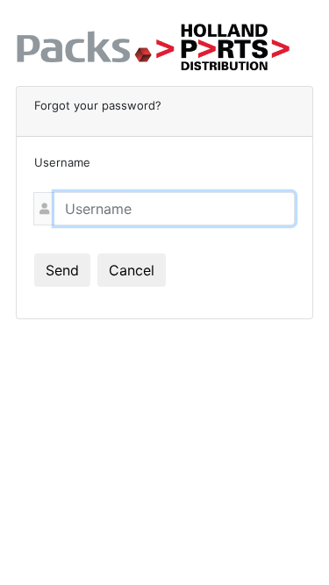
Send (62, 270)
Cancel (131, 270)
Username (62, 162)
